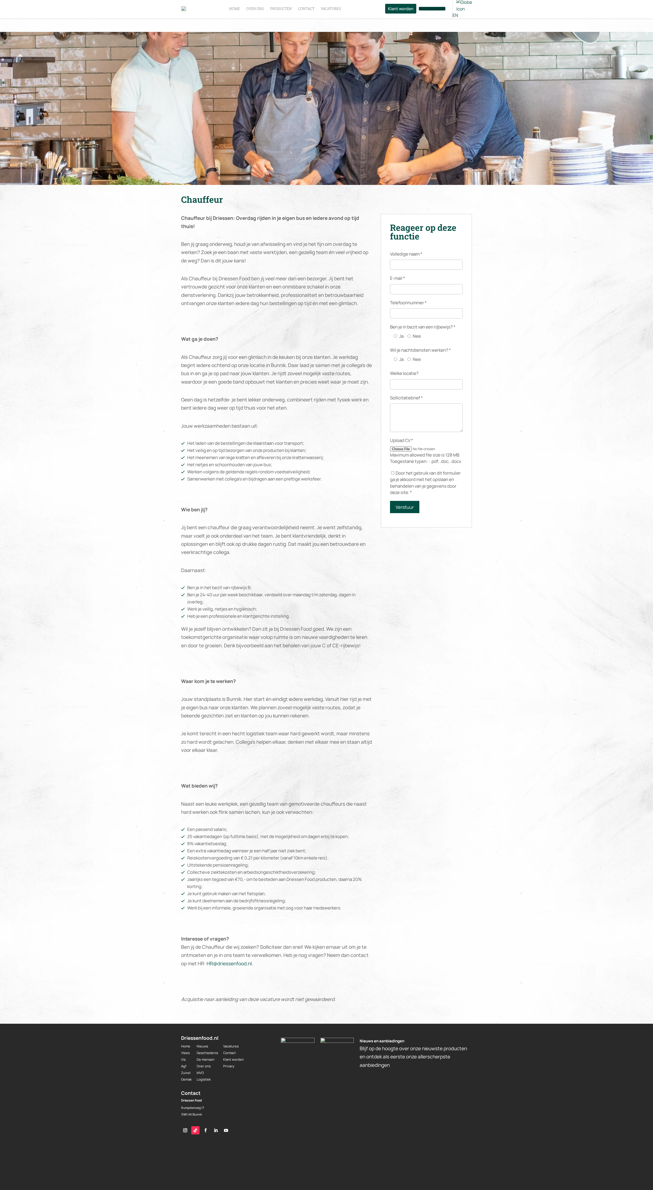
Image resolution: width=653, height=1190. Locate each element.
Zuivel (186, 1072)
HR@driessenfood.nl (229, 963)
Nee (417, 336)
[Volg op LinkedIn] (216, 1130)
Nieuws (202, 1046)
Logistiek (204, 1079)
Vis (183, 1059)
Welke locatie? (404, 373)
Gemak (186, 1079)
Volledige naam (406, 254)
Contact (229, 1052)
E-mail (397, 278)
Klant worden (233, 1059)
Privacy (228, 1066)
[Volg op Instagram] (185, 1130)
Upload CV (401, 440)
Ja (401, 336)
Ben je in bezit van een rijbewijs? (422, 327)
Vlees (185, 1052)
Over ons (204, 1066)
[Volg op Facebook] (206, 1130)
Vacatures (231, 1046)
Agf (183, 1066)
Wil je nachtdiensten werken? (420, 350)
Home (185, 1046)
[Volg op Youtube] (226, 1130)
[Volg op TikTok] (195, 1130)
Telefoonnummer (408, 303)
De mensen (206, 1059)
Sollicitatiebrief (406, 398)
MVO (200, 1072)
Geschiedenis (207, 1052)
